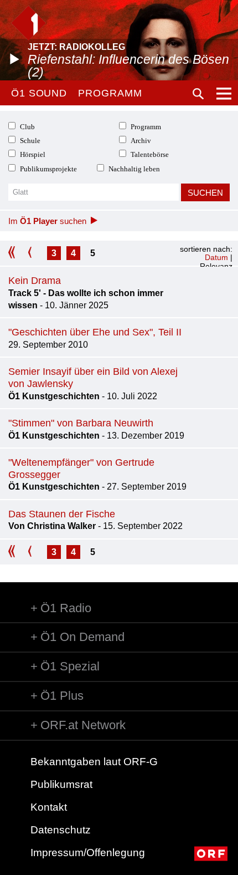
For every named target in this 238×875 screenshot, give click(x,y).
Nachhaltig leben (134, 169)
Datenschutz (60, 830)
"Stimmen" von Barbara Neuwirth (80, 423)
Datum (216, 257)
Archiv (141, 140)
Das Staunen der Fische (61, 514)
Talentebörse (150, 154)
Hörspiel (32, 154)
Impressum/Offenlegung (87, 852)
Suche (198, 93)
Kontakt (48, 807)
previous (35, 253)
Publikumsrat (61, 784)
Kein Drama (34, 280)
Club (27, 127)
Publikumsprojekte (48, 169)
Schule (30, 140)
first (15, 253)
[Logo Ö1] (28, 23)
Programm (110, 93)
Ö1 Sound (39, 93)
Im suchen (47, 221)
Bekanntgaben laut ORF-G (94, 761)
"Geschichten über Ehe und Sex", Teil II (95, 332)
